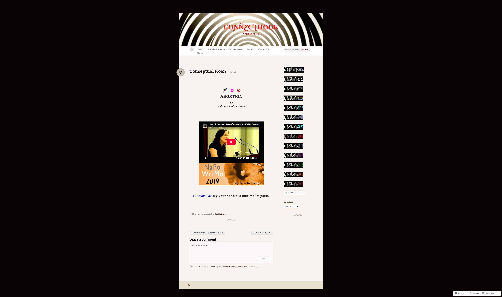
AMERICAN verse (216, 49)
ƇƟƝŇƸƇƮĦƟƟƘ (251, 26)
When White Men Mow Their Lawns (208, 232)
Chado (234, 72)
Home (200, 53)
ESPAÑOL (250, 49)
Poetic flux (220, 214)
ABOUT (200, 49)
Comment (264, 259)
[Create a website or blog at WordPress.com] (189, 285)
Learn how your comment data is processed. (240, 266)
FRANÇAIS (263, 49)
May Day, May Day (262, 232)
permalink (303, 50)
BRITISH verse (235, 49)
